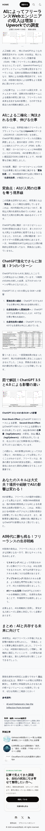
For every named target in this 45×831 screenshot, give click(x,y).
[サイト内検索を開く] (33, 4)
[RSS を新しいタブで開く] (29, 817)
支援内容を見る (22, 806)
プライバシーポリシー (27, 823)
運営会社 (13, 823)
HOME (5, 4)
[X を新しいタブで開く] (22, 817)
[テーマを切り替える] (40, 4)
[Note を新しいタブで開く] (16, 817)
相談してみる (22, 799)
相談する (24, 4)
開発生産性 (32, 29)
